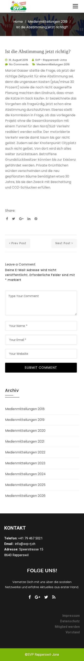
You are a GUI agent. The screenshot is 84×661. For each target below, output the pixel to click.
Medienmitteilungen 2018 (25, 409)
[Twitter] (46, 597)
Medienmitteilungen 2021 (24, 441)
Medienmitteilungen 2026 (25, 495)
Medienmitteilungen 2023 (25, 463)
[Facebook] (30, 597)
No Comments (18, 64)
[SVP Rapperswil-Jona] (20, 6)
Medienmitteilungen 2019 (47, 21)
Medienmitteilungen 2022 (25, 452)
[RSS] (53, 597)
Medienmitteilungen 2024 (25, 474)
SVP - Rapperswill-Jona (51, 60)
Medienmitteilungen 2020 (25, 430)
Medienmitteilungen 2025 (25, 484)
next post (63, 243)
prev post (18, 243)
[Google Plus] (37, 597)
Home (18, 21)
